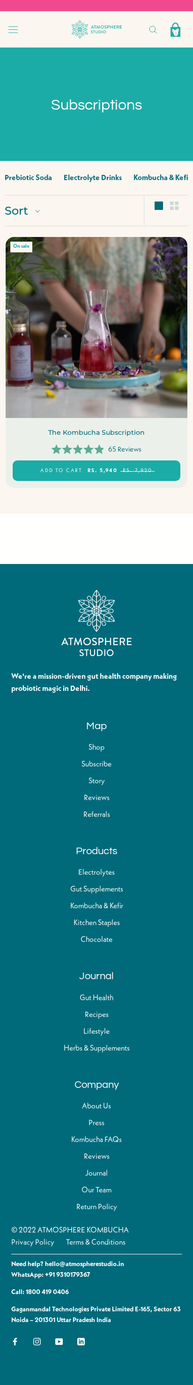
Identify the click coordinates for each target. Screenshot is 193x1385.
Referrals (96, 815)
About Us (96, 1106)
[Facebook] (15, 1341)
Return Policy (96, 1207)
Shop (96, 748)
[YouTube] (59, 1341)
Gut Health (96, 998)
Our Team (96, 1190)
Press (96, 1123)
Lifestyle (96, 1032)
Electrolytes (96, 873)
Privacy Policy (32, 1242)
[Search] (153, 29)
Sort (18, 210)
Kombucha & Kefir (162, 178)
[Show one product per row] (159, 206)
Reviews (97, 798)
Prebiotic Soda (28, 178)
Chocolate (96, 940)
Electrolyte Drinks (93, 178)
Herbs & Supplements (97, 1048)
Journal (96, 1173)
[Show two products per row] (174, 206)
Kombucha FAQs (96, 1140)
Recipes (97, 1015)
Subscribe (96, 764)
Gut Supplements (96, 889)
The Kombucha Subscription (96, 432)
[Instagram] (37, 1341)
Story (97, 781)
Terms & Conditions (96, 1242)
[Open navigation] (13, 29)
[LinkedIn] (81, 1341)
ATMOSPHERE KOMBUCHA (83, 1230)
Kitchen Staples (97, 923)
